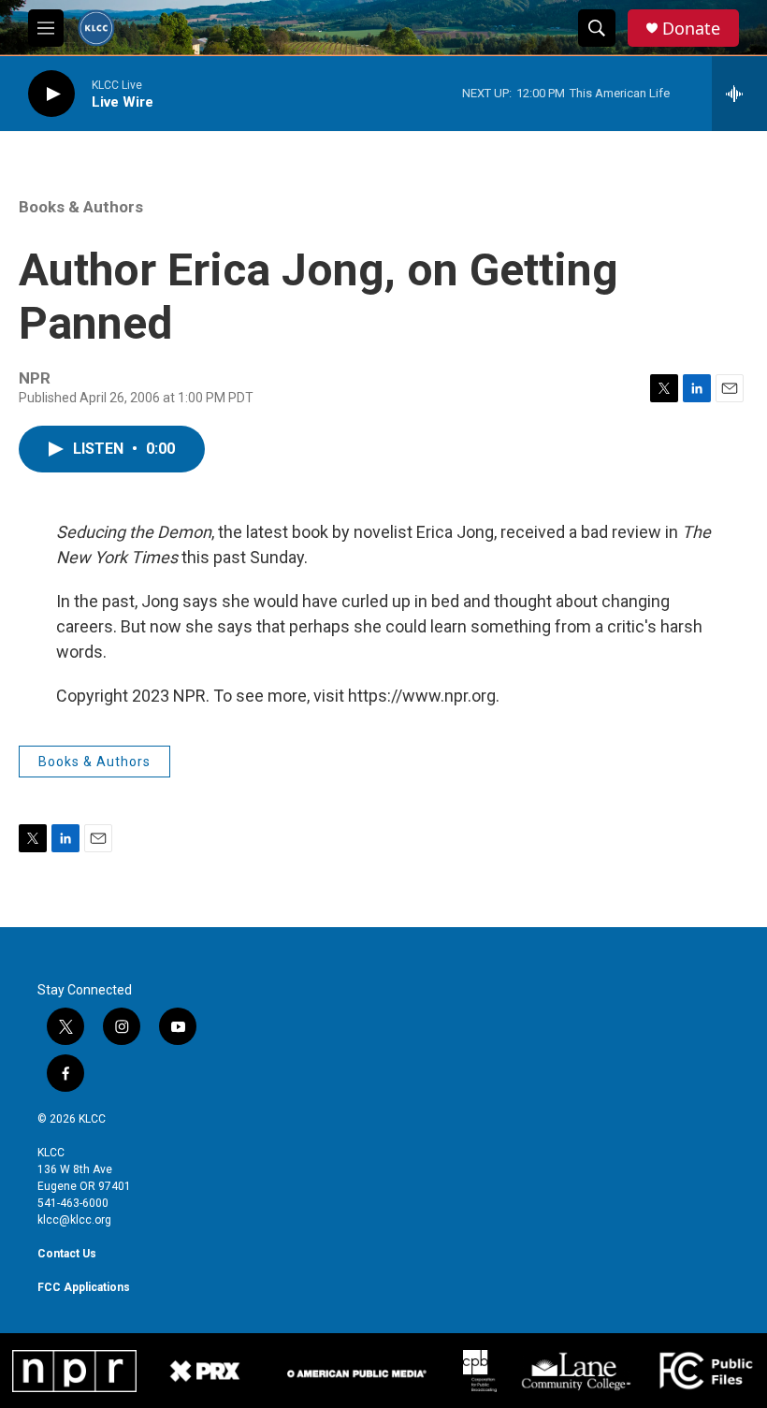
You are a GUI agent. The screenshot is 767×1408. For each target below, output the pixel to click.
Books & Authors (81, 206)
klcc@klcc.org (74, 1220)
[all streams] (739, 93)
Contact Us (66, 1253)
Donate (691, 28)
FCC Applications (83, 1287)
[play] (51, 94)
